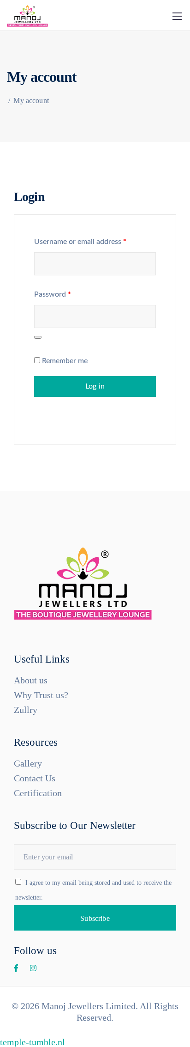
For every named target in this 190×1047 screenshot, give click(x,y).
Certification (38, 793)
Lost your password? (66, 414)
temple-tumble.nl (32, 1042)
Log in (95, 386)
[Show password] (38, 337)
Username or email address (80, 241)
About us (31, 680)
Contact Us (34, 778)
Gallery (28, 763)
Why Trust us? (41, 695)
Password (52, 294)
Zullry (25, 710)
